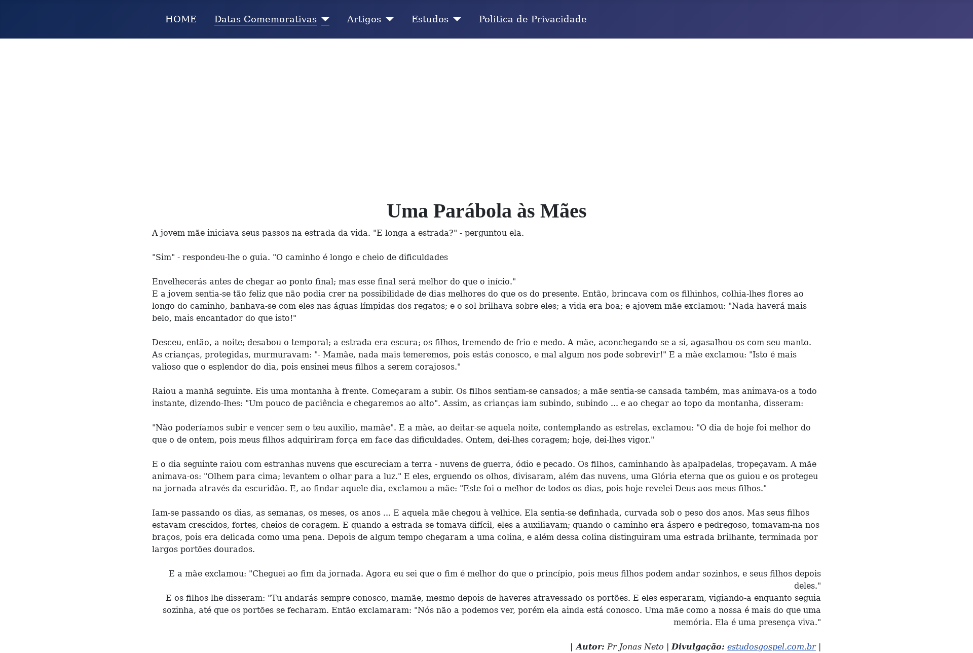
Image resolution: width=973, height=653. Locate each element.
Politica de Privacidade (533, 19)
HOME (181, 19)
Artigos (364, 19)
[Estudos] (454, 19)
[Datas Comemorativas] (323, 19)
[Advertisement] (486, 115)
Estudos (429, 19)
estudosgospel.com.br (771, 646)
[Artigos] (387, 19)
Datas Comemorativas (265, 19)
